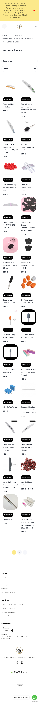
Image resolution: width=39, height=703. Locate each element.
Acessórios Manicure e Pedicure (17, 39)
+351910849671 (6, 630)
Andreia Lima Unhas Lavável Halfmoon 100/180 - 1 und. (10, 148)
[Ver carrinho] (36, 26)
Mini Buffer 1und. (10, 407)
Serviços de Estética (8, 592)
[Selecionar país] (34, 10)
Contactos (4, 588)
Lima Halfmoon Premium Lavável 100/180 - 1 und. (10, 485)
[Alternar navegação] (4, 26)
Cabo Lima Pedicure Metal (9, 301)
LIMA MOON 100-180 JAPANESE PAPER (10, 225)
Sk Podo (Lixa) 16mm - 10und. (27, 301)
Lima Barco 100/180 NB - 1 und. (26, 187)
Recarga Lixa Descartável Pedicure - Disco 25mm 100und (28, 226)
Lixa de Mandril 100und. (27, 483)
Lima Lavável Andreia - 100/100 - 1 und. (10, 447)
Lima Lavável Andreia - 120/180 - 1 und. (28, 447)
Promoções (5, 585)
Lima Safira (7, 520)
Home (4, 35)
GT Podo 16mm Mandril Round (27, 336)
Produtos (17, 35)
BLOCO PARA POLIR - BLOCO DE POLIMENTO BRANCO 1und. (27, 524)
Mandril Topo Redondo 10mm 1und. (27, 147)
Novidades (4, 581)
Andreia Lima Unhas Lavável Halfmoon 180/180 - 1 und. (28, 108)
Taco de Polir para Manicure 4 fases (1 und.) (28, 372)
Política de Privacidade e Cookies (12, 604)
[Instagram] (22, 662)
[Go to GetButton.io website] (34, 701)
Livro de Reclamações (8, 612)
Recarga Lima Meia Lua (8, 105)
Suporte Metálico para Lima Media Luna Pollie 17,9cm (28, 410)
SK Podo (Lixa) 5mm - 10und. (9, 336)
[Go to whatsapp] (34, 697)
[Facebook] (17, 662)
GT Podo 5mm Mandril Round (9, 370)
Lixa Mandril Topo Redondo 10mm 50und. (10, 187)
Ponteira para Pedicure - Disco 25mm (10, 265)
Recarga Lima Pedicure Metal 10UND (27, 265)
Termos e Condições (8, 608)
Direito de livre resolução (9, 616)
